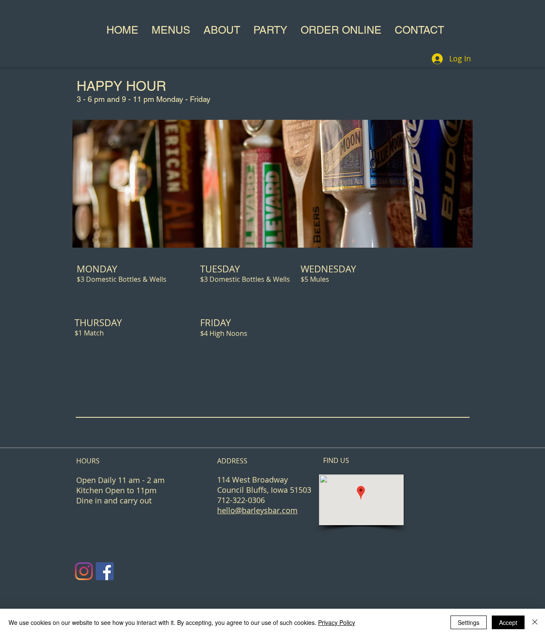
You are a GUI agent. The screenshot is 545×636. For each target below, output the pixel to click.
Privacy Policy (336, 622)
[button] (171, 30)
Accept (508, 622)
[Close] (535, 622)
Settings (468, 622)
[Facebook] (105, 571)
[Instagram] (84, 571)
